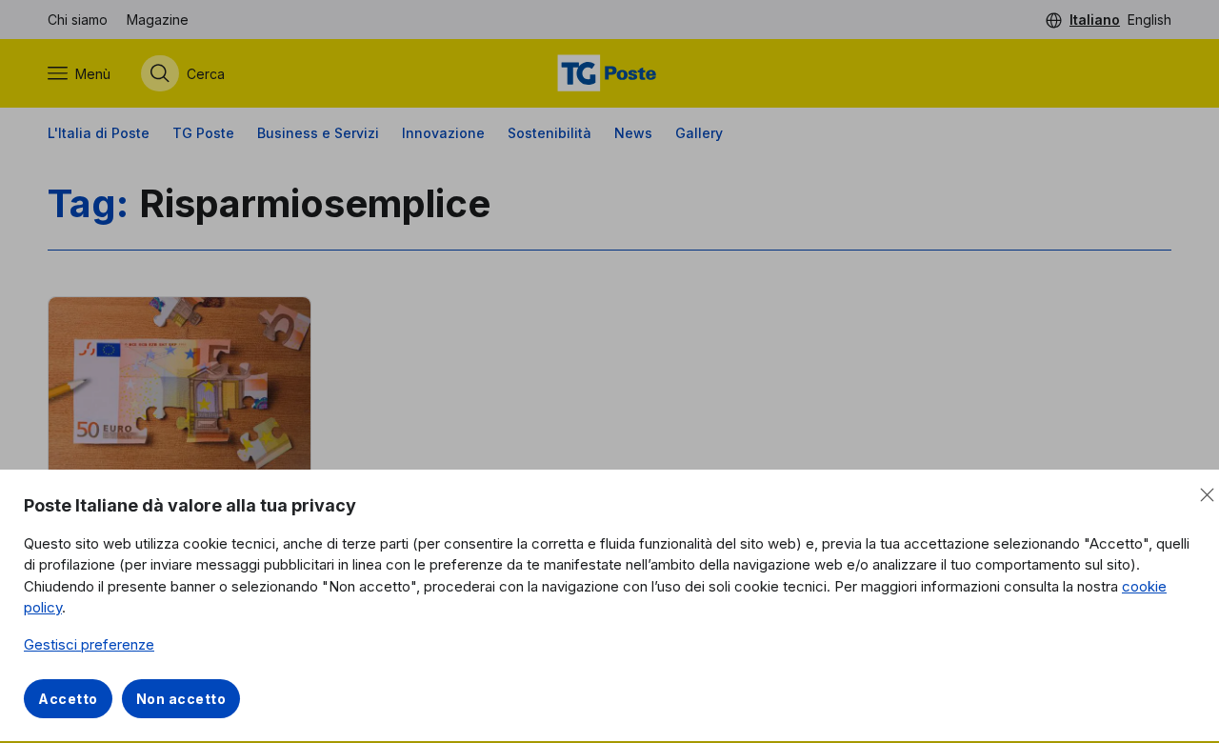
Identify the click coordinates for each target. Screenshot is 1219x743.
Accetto (68, 699)
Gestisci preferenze (89, 644)
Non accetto (181, 699)
